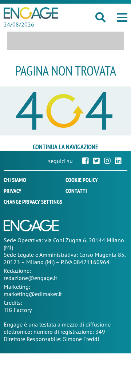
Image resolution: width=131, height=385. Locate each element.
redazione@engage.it (30, 277)
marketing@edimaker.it (33, 293)
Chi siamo (15, 179)
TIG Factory (18, 309)
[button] (122, 17)
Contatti (76, 190)
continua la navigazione (65, 147)
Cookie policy (82, 179)
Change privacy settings (33, 201)
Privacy (12, 190)
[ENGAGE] (31, 13)
